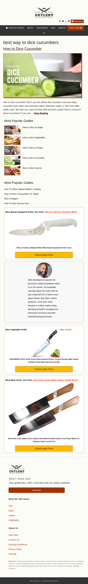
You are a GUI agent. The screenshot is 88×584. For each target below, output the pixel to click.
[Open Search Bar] (44, 33)
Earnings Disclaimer (18, 544)
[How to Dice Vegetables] (12, 141)
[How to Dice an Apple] (12, 131)
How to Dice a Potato (33, 148)
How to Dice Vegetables (34, 137)
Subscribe (36, 490)
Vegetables (42, 28)
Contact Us (14, 540)
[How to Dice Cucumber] (12, 161)
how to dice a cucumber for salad (21, 194)
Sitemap (12, 554)
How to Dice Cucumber (22, 48)
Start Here (13, 535)
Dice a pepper (11, 198)
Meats (30, 28)
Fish (53, 28)
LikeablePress (54, 581)
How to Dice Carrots (32, 168)
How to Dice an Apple (33, 127)
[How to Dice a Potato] (12, 151)
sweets (12, 515)
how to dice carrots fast (16, 203)
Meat (11, 510)
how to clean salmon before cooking (22, 189)
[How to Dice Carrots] (12, 171)
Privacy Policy (15, 549)
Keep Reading (41, 113)
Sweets (62, 28)
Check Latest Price (44, 255)
